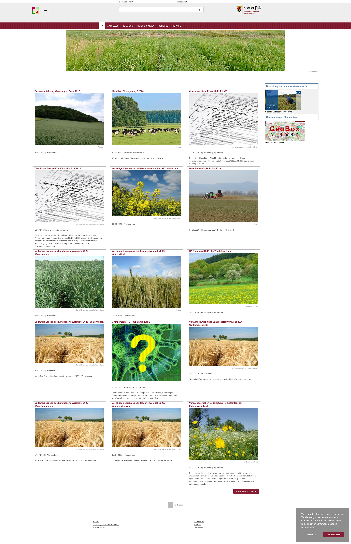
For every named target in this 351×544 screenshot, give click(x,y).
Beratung (128, 26)
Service (176, 26)
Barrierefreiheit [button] (125, 2)
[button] (102, 25)
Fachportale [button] (181, 2)
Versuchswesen (145, 26)
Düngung (163, 26)
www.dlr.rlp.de (99, 527)
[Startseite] (277, 10)
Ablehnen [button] (311, 535)
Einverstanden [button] (333, 535)
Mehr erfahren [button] (308, 527)
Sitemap (197, 524)
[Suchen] (199, 9)
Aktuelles (112, 26)
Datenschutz (199, 527)
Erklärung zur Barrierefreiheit (106, 524)
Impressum (199, 521)
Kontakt (96, 521)
